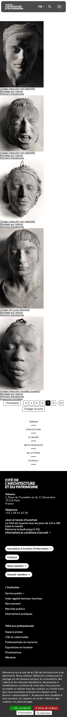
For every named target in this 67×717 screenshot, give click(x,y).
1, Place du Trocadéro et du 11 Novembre (30, 497)
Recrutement (13, 603)
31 (62, 403)
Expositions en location (19, 647)
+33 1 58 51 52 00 (16, 513)
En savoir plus (43, 713)
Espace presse (14, 632)
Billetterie (33, 453)
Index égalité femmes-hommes (23, 598)
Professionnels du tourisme (21, 642)
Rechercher (50, 7)
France (9, 503)
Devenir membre (17, 574)
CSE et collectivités (16, 637)
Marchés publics (15, 609)
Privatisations (13, 652)
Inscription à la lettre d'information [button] (28, 548)
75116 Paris (12, 500)
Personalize (25, 712)
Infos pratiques (33, 445)
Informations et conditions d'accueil (26, 532)
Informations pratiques (18, 614)
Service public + (14, 593)
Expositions (33, 429)
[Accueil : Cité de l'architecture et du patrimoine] (14, 7)
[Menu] (59, 6)
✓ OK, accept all (20, 708)
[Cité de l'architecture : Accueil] (21, 488)
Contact (33, 460)
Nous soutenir (15, 566)
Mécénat (10, 657)
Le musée (33, 437)
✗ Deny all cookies (46, 708)
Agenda (33, 421)
